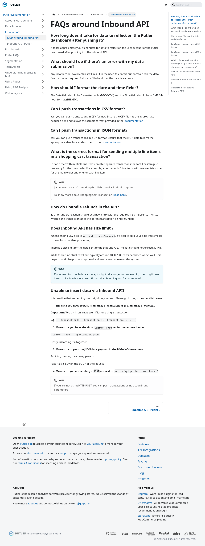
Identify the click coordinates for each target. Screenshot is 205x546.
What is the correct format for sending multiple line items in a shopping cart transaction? (186, 63)
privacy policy (113, 459)
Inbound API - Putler (19, 43)
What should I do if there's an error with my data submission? (186, 29)
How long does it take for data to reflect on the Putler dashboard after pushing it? (185, 20)
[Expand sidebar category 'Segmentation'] (42, 61)
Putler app (26, 444)
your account (95, 444)
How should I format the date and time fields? (185, 38)
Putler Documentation (16, 15)
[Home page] (54, 14)
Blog (141, 473)
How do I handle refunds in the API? (185, 73)
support (65, 453)
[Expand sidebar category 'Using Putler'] (42, 81)
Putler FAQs (12, 55)
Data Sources (13, 26)
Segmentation (13, 61)
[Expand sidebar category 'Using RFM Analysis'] (42, 87)
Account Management (18, 20)
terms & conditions (29, 463)
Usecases (144, 456)
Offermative (145, 503)
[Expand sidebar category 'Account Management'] (42, 20)
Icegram (143, 494)
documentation (134, 121)
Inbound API (12, 32)
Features (143, 444)
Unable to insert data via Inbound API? (182, 89)
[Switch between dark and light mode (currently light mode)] (165, 4)
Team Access (12, 67)
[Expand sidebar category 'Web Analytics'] (42, 93)
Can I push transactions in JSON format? (186, 54)
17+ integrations (149, 450)
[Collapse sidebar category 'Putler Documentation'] (42, 14)
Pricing (142, 461)
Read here (119, 195)
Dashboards (12, 49)
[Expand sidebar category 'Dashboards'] (42, 49)
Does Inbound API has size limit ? (186, 81)
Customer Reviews (150, 467)
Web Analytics (13, 93)
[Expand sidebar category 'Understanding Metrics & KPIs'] (42, 74)
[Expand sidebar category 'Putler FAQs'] (42, 55)
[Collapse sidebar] (24, 424)
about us (32, 503)
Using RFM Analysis (17, 87)
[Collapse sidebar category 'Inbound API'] (42, 32)
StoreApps (144, 515)
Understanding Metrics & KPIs (20, 74)
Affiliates (144, 479)
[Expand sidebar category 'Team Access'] (42, 66)
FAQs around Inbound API (23, 38)
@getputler (84, 503)
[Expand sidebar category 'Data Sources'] (42, 26)
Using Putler (12, 81)
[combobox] (186, 4)
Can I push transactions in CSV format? (185, 46)
